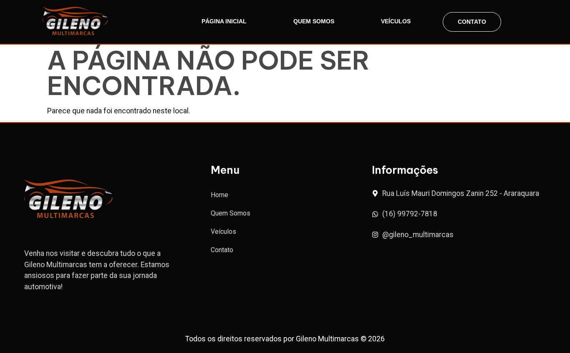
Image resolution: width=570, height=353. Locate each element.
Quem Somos (313, 21)
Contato (472, 21)
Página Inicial (224, 21)
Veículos (396, 21)
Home (219, 195)
